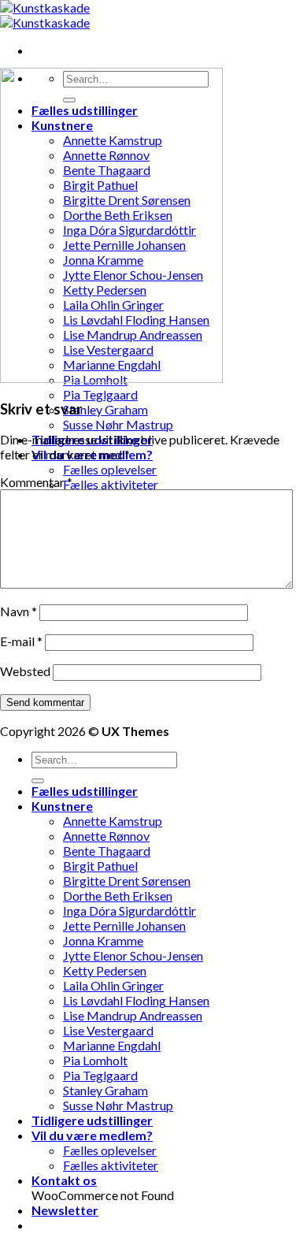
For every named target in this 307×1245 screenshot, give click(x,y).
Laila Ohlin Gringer (113, 985)
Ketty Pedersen (104, 970)
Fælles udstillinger (84, 790)
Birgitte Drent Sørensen (126, 880)
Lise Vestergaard (108, 1030)
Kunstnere (62, 805)
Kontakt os (64, 1180)
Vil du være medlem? (92, 1135)
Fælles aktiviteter (110, 484)
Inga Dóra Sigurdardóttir (129, 910)
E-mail (21, 641)
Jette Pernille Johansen (124, 925)
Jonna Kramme (103, 940)
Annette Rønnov (106, 835)
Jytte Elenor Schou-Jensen (133, 955)
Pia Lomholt (95, 1060)
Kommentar (36, 481)
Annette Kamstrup (112, 820)
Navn (18, 611)
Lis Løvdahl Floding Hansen (136, 1000)
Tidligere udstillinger (92, 1120)
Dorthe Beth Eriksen (117, 895)
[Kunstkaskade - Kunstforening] (45, 15)
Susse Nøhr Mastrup (118, 424)
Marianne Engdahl (112, 1045)
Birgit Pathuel (100, 865)
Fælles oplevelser (110, 469)
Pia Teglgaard (100, 394)
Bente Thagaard (106, 850)
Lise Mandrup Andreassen (132, 1015)
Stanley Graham (105, 409)
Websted (25, 670)
